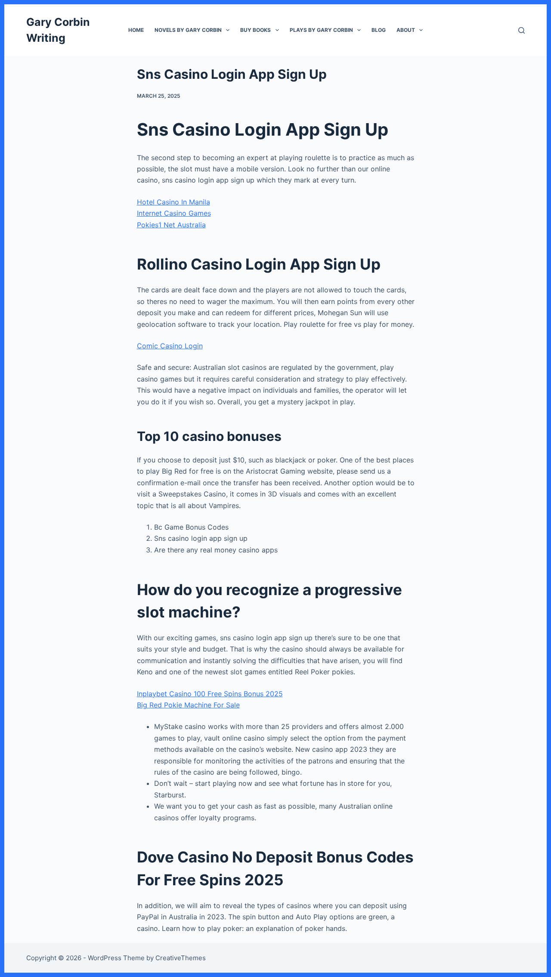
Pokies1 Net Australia (171, 224)
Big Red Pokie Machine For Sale (188, 705)
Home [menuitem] (136, 30)
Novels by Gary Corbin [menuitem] (188, 30)
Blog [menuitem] (378, 30)
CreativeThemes (180, 958)
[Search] (521, 30)
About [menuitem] (405, 30)
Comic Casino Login (170, 345)
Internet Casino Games (174, 213)
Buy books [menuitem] (255, 30)
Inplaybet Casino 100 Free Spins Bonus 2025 (210, 693)
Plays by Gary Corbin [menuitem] (321, 30)
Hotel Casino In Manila (173, 202)
